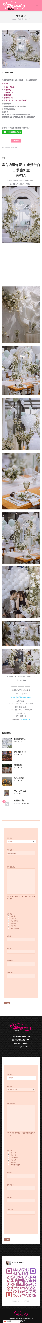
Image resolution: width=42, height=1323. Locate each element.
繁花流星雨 (19, 778)
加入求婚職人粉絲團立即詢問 (21, 697)
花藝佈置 (13, 147)
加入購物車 (16, 140)
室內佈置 (7, 147)
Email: (10, 961)
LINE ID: (10, 973)
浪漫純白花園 (20, 739)
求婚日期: (10, 850)
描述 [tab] (3, 158)
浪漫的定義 (19, 800)
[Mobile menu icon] (37, 5)
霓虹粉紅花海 (20, 752)
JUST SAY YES (20, 791)
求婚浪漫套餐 (25, 720)
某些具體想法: (11, 867)
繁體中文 (9, 1321)
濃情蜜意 (18, 765)
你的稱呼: (10, 936)
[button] (37, 33)
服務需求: (10, 914)
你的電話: (10, 948)
